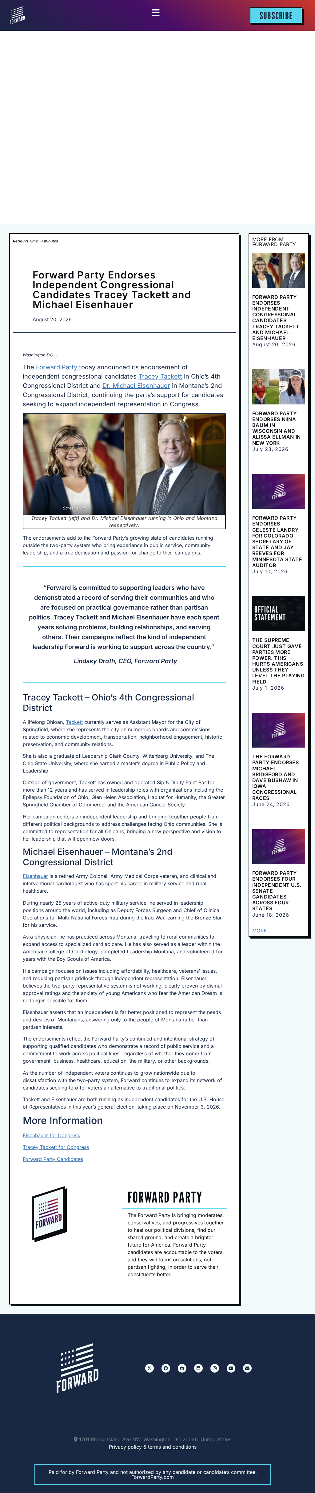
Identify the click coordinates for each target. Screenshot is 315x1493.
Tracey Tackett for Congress (56, 1147)
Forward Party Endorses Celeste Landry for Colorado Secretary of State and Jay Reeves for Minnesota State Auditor (277, 541)
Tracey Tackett (160, 376)
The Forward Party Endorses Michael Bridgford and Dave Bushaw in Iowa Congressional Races (275, 777)
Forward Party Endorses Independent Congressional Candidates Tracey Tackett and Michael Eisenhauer (276, 317)
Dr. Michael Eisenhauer (136, 385)
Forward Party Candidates (53, 1159)
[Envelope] (247, 1368)
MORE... (262, 930)
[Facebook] (165, 1368)
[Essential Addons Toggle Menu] (155, 13)
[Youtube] (231, 1368)
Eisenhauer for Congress (51, 1135)
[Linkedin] (198, 1368)
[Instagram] (214, 1368)
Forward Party (56, 367)
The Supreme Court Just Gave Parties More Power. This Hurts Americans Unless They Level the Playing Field (278, 660)
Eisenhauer (35, 876)
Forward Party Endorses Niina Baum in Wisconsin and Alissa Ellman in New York (276, 428)
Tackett (74, 722)
